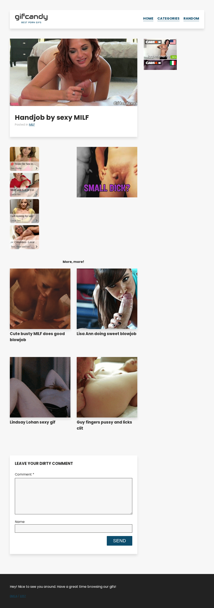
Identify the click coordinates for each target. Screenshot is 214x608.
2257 (23, 596)
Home (148, 18)
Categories (168, 18)
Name (20, 521)
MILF (32, 124)
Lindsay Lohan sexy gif (32, 422)
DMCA (13, 596)
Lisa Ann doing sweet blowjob (106, 334)
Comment (24, 474)
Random (191, 18)
